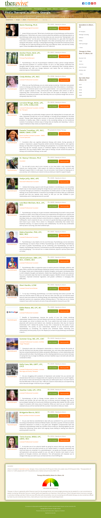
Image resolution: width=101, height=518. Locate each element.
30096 (80, 92)
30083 (80, 95)
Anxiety (80, 40)
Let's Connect (53, 28)
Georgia (18, 19)
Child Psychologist (83, 43)
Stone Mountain (83, 67)
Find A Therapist (12, 9)
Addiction (81, 37)
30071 (80, 84)
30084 (80, 87)
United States (9, 19)
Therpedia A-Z (39, 9)
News (49, 9)
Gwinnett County (24, 469)
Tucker (80, 61)
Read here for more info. (50, 513)
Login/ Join (63, 9)
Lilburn (24, 19)
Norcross (81, 64)
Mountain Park (82, 58)
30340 (80, 90)
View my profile (64, 28)
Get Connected (26, 9)
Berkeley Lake (82, 70)
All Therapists (82, 31)
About (55, 9)
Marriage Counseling (84, 34)
